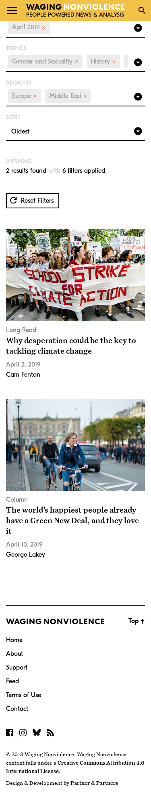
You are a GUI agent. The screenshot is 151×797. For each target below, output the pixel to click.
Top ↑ (136, 621)
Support (16, 667)
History (103, 61)
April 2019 (29, 27)
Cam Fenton (23, 374)
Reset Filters (36, 200)
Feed (12, 681)
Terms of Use (23, 695)
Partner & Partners (94, 782)
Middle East (68, 96)
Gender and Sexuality (45, 61)
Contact (17, 708)
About (14, 653)
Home (14, 640)
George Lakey (25, 554)
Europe (24, 96)
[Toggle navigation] (12, 10)
